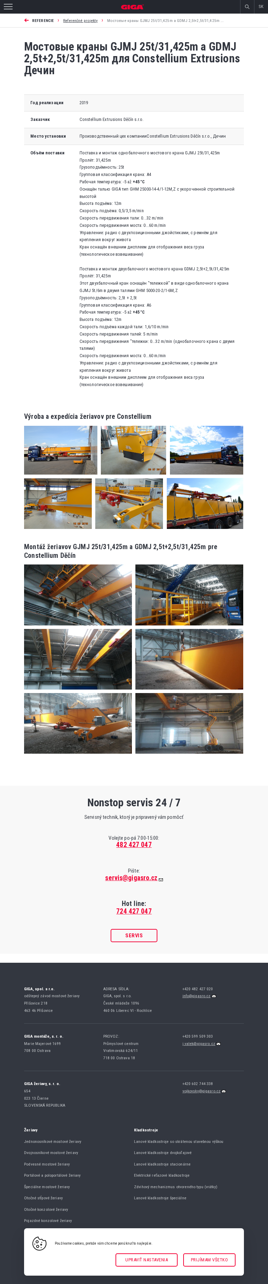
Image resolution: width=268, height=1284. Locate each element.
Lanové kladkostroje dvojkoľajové (163, 1152)
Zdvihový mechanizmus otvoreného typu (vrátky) (175, 1186)
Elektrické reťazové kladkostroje (161, 1175)
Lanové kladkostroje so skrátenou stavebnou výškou (178, 1141)
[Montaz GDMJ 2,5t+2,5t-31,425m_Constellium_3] (78, 691)
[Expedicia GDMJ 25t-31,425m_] (60, 476)
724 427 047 (133, 911)
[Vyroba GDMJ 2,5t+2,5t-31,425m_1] (131, 476)
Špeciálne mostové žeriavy (47, 1186)
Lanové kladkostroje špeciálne (160, 1197)
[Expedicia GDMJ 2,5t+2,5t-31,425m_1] (204, 476)
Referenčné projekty (80, 20)
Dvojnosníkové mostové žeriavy (51, 1152)
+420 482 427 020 (198, 988)
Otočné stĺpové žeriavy (43, 1197)
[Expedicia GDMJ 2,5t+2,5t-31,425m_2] (203, 530)
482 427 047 (133, 845)
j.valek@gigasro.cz (199, 1043)
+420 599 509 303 (198, 1036)
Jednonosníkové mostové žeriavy (52, 1141)
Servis (134, 935)
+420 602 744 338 (198, 1083)
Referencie (43, 20)
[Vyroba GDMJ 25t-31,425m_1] (58, 530)
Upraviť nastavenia (146, 1259)
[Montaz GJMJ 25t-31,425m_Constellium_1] (187, 691)
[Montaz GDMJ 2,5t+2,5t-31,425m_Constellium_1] (78, 627)
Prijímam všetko (209, 1259)
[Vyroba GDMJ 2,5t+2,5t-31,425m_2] (127, 530)
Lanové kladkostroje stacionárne (162, 1164)
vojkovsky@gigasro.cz (202, 1091)
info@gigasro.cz (197, 995)
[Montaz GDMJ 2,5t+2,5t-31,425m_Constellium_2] (187, 627)
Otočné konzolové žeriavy (46, 1209)
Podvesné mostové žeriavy (47, 1164)
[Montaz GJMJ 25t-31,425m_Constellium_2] (78, 755)
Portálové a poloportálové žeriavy (52, 1175)
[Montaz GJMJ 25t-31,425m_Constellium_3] (187, 755)
